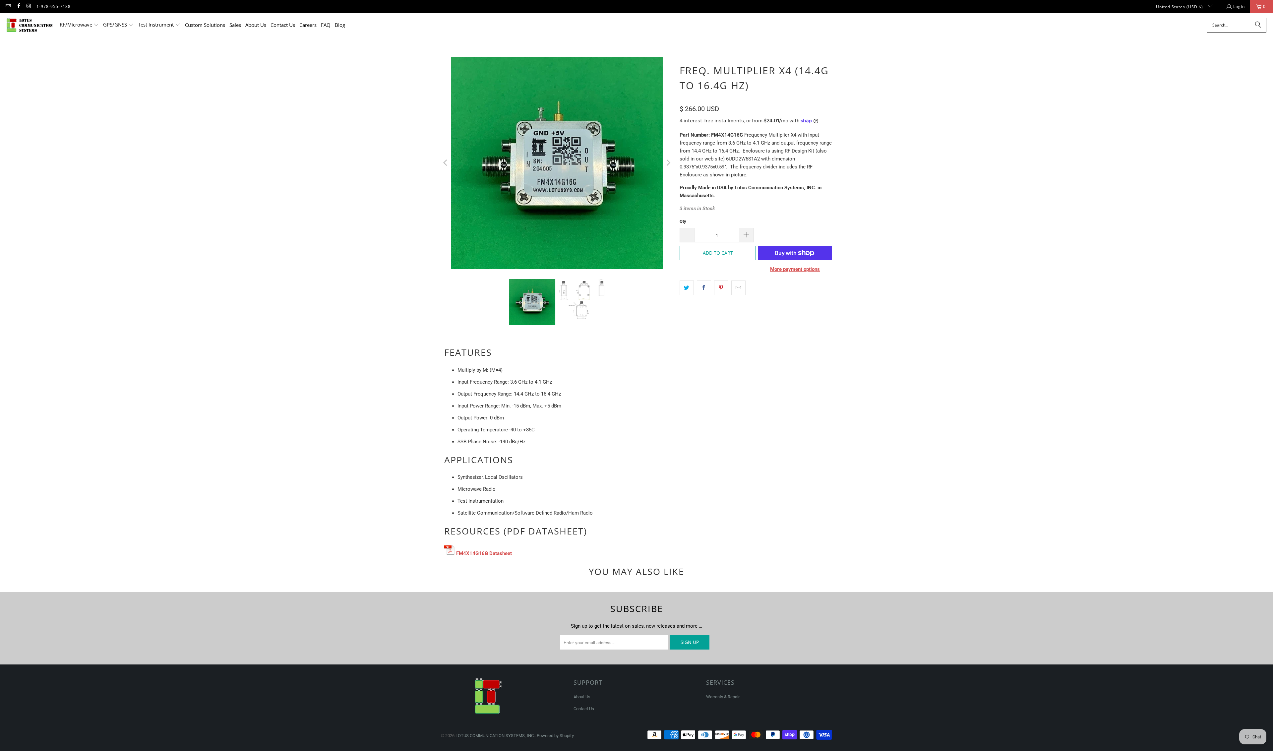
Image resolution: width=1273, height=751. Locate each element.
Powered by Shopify (555, 735)
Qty (683, 221)
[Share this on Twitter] (687, 288)
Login (1239, 6)
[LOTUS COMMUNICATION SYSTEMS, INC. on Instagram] (28, 6)
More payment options (795, 269)
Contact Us (584, 708)
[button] (79, 25)
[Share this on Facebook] (704, 288)
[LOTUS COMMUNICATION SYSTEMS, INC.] (30, 25)
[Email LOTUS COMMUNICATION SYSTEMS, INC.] (8, 6)
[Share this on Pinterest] (721, 288)
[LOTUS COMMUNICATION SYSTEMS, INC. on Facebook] (18, 6)
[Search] (1258, 25)
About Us (582, 696)
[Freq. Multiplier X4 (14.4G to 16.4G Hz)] (449, 553)
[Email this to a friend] (738, 288)
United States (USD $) (1180, 7)
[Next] (668, 163)
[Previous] (446, 163)
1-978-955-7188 (53, 6)
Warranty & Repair (723, 696)
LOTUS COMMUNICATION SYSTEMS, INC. (495, 735)
